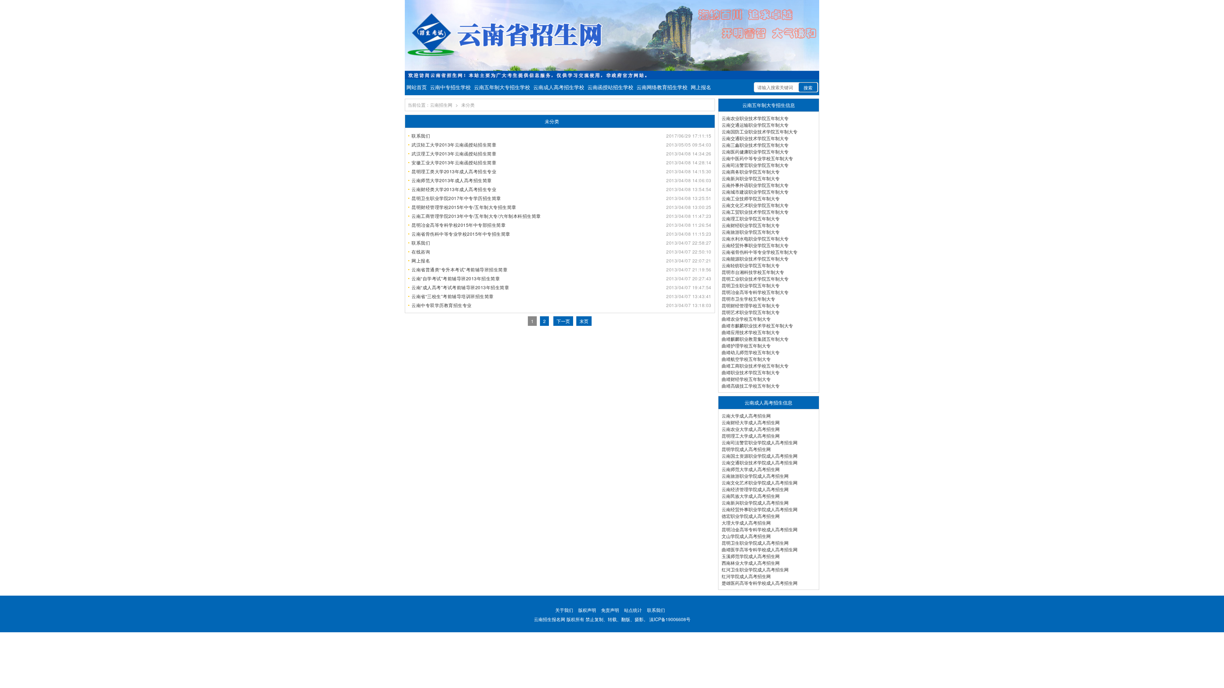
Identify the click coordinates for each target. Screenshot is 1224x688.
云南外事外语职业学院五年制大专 (755, 185)
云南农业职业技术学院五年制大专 (755, 118)
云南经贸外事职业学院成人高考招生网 (760, 509)
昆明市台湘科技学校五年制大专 (753, 272)
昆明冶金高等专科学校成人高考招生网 (760, 529)
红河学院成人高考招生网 (746, 576)
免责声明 (610, 610)
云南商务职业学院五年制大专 (751, 171)
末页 (583, 321)
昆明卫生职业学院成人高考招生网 (755, 543)
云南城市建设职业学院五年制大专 (755, 192)
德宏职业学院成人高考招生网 (751, 516)
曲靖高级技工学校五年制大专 (751, 386)
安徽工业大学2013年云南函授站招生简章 (454, 162)
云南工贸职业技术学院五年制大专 (755, 212)
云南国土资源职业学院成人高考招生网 (760, 456)
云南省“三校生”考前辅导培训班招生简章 (453, 296)
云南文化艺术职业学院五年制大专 (755, 205)
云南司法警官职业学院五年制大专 (755, 165)
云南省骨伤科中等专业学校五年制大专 (760, 252)
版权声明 (587, 610)
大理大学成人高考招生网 (746, 523)
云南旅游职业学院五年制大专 (751, 232)
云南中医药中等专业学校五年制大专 (757, 158)
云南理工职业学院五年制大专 (751, 218)
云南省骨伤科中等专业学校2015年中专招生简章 (461, 234)
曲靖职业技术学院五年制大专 (751, 372)
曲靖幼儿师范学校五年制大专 (751, 352)
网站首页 (416, 87)
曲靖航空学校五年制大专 (746, 359)
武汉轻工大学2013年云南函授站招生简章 (454, 144)
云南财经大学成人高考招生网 (751, 422)
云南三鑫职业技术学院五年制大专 (755, 145)
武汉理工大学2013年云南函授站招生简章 (454, 153)
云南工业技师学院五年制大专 (751, 198)
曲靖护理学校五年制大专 (746, 345)
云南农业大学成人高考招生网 (751, 429)
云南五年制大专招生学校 (502, 87)
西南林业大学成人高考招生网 (751, 563)
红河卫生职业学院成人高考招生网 (755, 569)
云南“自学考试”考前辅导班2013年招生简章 (456, 278)
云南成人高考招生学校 (558, 87)
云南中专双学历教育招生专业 (442, 305)
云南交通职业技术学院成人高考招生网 (760, 462)
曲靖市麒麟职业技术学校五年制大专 (757, 325)
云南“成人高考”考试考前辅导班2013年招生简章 (460, 287)
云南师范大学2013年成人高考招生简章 (452, 180)
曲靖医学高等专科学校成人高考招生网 (760, 549)
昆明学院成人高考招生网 (746, 449)
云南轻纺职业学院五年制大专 (751, 265)
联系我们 (421, 136)
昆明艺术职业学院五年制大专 (751, 312)
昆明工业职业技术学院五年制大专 (755, 279)
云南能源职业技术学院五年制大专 (755, 258)
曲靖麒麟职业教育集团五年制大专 (755, 339)
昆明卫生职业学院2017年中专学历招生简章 (456, 198)
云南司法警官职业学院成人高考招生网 (760, 442)
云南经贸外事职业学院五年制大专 (755, 245)
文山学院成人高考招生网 (746, 536)
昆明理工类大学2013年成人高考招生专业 (454, 171)
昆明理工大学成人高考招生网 (751, 436)
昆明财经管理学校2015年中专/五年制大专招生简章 (464, 207)
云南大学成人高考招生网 (746, 415)
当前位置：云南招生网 (430, 105)
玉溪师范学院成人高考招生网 (751, 556)
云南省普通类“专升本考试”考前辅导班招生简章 (459, 269)
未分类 (468, 105)
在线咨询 (421, 251)
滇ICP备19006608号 (669, 619)
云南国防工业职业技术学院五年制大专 (760, 131)
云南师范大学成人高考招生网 (751, 469)
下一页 (563, 321)
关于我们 (564, 610)
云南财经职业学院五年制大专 (751, 225)
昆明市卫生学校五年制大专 (748, 299)
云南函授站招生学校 (610, 87)
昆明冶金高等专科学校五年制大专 (755, 292)
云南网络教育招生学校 (662, 87)
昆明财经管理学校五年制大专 (751, 305)
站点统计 (633, 610)
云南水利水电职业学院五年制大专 (755, 238)
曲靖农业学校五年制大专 (746, 319)
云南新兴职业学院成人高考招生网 (755, 502)
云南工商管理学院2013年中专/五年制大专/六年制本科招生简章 (476, 216)
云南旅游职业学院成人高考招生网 (755, 476)
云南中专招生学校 (450, 87)
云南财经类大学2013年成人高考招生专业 (454, 189)
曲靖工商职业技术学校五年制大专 (755, 365)
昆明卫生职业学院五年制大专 (751, 285)
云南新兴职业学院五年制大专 (751, 178)
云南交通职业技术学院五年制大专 (755, 138)
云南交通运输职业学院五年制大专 (755, 125)
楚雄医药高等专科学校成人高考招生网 (760, 583)
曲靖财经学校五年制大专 (746, 379)
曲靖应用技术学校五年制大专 (751, 332)
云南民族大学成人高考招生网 (751, 496)
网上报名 (701, 87)
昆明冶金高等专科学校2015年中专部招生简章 (459, 225)
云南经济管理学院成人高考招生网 (755, 489)
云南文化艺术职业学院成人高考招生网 (760, 482)
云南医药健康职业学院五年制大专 (755, 151)
